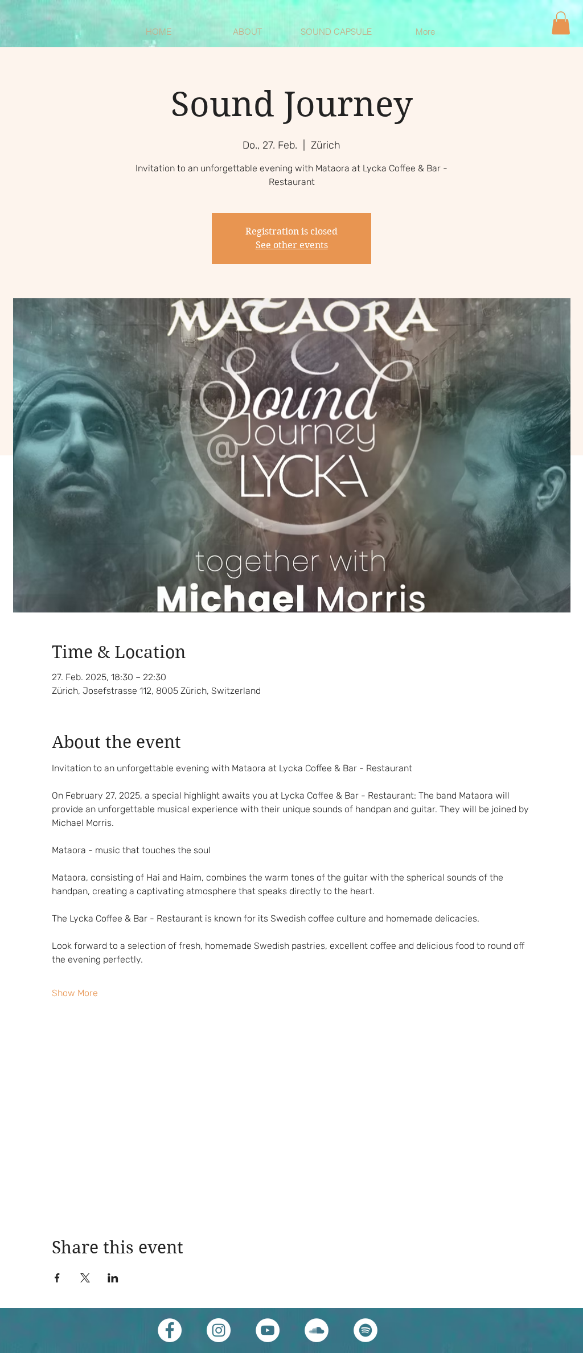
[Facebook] (170, 1330)
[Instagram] (219, 1330)
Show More (75, 993)
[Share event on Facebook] (57, 1277)
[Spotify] (365, 1330)
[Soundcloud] (317, 1330)
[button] (560, 23)
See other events (292, 245)
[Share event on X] (85, 1277)
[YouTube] (268, 1330)
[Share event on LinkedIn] (113, 1277)
